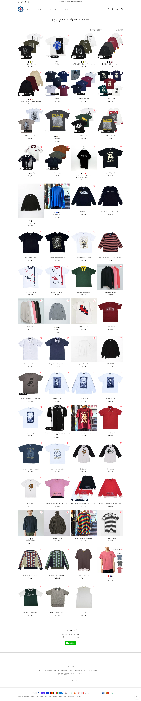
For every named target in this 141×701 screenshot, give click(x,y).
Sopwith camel (25, 696)
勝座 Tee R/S (83, 469)
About (40, 670)
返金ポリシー (34, 696)
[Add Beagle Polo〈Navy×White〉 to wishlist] (67, 338)
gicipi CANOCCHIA (31, 541)
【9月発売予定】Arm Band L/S (110, 64)
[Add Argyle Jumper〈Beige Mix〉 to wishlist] (41, 549)
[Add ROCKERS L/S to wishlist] (94, 185)
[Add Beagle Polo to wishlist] (67, 72)
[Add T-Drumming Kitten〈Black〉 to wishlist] (67, 231)
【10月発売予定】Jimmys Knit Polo (31, 101)
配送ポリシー (62, 696)
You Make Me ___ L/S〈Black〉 (110, 212)
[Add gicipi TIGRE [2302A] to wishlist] (121, 266)
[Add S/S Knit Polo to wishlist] (67, 147)
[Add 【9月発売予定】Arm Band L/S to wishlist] (121, 35)
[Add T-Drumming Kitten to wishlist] (41, 109)
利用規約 (55, 696)
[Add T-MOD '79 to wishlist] (67, 35)
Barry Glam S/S (110, 398)
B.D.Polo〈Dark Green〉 (84, 292)
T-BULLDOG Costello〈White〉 (57, 469)
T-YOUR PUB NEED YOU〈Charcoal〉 (30, 398)
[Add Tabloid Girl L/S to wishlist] (121, 109)
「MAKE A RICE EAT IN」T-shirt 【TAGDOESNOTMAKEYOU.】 (83, 176)
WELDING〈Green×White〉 (30, 612)
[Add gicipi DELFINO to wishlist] (41, 185)
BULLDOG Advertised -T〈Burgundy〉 (83, 433)
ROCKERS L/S (84, 212)
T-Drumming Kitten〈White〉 (83, 257)
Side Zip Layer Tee (84, 575)
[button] (40, 9)
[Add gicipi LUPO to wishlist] (67, 300)
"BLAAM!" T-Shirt (84, 327)
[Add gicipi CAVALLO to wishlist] (67, 185)
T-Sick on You (84, 136)
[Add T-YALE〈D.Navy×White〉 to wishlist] (41, 266)
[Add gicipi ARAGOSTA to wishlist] (94, 338)
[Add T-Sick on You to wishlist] (94, 109)
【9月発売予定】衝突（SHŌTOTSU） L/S (84, 64)
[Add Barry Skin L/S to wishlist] (94, 372)
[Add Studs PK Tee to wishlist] (121, 549)
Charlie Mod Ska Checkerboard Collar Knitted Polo (57, 433)
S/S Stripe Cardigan (30, 173)
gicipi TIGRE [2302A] (110, 292)
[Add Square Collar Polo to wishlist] (94, 72)
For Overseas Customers (78, 674)
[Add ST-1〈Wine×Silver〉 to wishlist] (121, 300)
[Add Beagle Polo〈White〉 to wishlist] (41, 338)
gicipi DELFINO (30, 223)
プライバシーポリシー (45, 696)
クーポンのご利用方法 (62, 674)
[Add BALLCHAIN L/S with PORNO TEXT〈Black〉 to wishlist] (94, 477)
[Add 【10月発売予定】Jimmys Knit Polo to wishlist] (41, 72)
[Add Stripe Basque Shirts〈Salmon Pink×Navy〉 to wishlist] (121, 231)
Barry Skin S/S (31, 433)
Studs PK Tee (110, 578)
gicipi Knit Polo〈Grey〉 (57, 612)
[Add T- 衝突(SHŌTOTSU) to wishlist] (41, 35)
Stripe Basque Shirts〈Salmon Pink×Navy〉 (110, 257)
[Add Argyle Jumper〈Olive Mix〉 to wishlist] (67, 549)
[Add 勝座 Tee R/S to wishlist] (94, 443)
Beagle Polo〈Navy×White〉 (57, 364)
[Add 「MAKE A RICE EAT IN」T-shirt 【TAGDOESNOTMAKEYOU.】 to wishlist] (94, 147)
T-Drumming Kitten (30, 136)
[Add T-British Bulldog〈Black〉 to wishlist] (121, 147)
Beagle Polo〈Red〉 (110, 433)
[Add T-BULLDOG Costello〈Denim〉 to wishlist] (41, 443)
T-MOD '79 (57, 61)
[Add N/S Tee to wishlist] (94, 586)
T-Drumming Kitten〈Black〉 (57, 257)
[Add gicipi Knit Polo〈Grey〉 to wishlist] (67, 586)
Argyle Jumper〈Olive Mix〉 (57, 575)
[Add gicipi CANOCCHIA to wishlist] (41, 512)
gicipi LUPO (57, 329)
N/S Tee (84, 612)
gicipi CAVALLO (57, 214)
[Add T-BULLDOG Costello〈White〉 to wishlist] (67, 443)
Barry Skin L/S (84, 398)
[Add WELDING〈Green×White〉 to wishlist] (41, 586)
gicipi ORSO (30, 327)
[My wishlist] (117, 9)
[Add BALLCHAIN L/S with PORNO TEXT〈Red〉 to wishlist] (121, 477)
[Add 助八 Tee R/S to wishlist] (121, 443)
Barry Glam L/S (57, 398)
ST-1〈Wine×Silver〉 (110, 327)
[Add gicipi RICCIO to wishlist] (121, 338)
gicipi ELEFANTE (57, 538)
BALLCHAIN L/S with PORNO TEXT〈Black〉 (83, 503)
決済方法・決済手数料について (63, 670)
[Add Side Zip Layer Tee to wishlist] (94, 549)
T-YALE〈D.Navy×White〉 (31, 292)
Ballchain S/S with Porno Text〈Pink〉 (57, 503)
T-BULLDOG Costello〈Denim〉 (31, 469)
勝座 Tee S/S (30, 503)
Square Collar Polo (84, 98)
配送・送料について (81, 670)
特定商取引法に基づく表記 (74, 696)
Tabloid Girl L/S (110, 136)
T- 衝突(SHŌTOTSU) (30, 64)
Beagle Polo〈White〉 (30, 364)
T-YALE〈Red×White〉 (57, 292)
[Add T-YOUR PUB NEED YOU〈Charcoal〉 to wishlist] (41, 372)
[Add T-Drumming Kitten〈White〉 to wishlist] (94, 231)
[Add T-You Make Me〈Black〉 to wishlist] (41, 231)
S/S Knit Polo (57, 173)
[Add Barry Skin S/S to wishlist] (41, 407)
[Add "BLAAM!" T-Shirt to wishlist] (94, 300)
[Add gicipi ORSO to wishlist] (41, 300)
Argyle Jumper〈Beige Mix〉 (31, 575)
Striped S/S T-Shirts (110, 538)
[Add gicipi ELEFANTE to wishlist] (67, 512)
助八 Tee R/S (110, 469)
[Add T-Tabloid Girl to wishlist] (67, 109)
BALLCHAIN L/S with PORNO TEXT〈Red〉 (110, 503)
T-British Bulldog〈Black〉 (110, 173)
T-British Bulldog (110, 98)
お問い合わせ (47, 670)
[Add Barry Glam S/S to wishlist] (121, 372)
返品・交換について (95, 670)
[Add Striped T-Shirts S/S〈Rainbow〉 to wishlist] (94, 512)
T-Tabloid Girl (57, 138)
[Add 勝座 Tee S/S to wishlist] (41, 477)
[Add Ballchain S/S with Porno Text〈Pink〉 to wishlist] (67, 477)
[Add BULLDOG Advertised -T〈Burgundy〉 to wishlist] (94, 407)
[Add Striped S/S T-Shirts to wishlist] (121, 512)
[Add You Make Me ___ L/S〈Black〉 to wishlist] (121, 185)
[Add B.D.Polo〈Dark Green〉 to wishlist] (94, 266)
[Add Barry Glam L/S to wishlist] (67, 372)
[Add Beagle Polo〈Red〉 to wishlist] (121, 407)
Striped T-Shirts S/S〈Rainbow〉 (84, 538)
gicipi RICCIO (110, 364)
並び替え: (92, 30)
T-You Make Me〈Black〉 (31, 257)
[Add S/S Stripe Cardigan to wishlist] (41, 147)
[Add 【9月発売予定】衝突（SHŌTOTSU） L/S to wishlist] (94, 35)
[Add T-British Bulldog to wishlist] (121, 72)
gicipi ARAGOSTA (84, 364)
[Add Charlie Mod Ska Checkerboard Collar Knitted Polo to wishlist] (67, 407)
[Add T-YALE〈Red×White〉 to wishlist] (67, 266)
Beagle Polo (57, 98)
